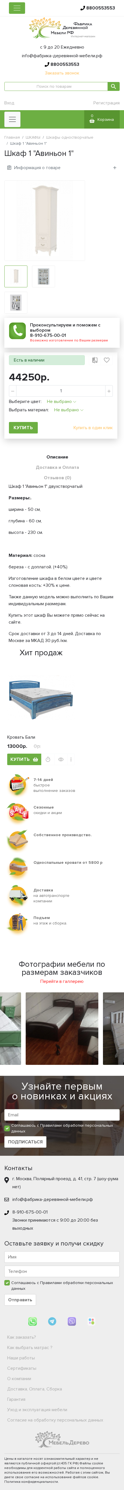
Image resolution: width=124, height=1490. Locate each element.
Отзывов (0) (57, 478)
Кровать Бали (21, 737)
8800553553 (100, 8)
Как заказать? (21, 1337)
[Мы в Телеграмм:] (52, 1321)
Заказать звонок (62, 73)
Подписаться (25, 1142)
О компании (19, 1379)
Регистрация (106, 103)
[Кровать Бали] (41, 697)
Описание (57, 457)
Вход (9, 103)
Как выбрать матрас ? (29, 1347)
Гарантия (16, 1399)
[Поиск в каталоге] (114, 86)
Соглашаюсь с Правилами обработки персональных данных (62, 1128)
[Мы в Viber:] (72, 1321)
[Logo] (62, 27)
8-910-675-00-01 (48, 335)
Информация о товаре (37, 168)
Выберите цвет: (25, 401)
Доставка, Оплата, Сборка (34, 1389)
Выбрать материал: (29, 410)
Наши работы (21, 1358)
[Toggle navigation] (17, 8)
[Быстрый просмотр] (61, 759)
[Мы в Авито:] (91, 1321)
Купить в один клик (93, 428)
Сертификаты (21, 1368)
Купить (20, 759)
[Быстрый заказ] (48, 759)
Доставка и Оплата (57, 467)
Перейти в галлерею (62, 981)
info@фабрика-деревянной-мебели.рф (62, 56)
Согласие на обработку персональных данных (55, 1420)
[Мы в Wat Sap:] (33, 1321)
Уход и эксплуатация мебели (37, 1410)
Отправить (20, 1300)
